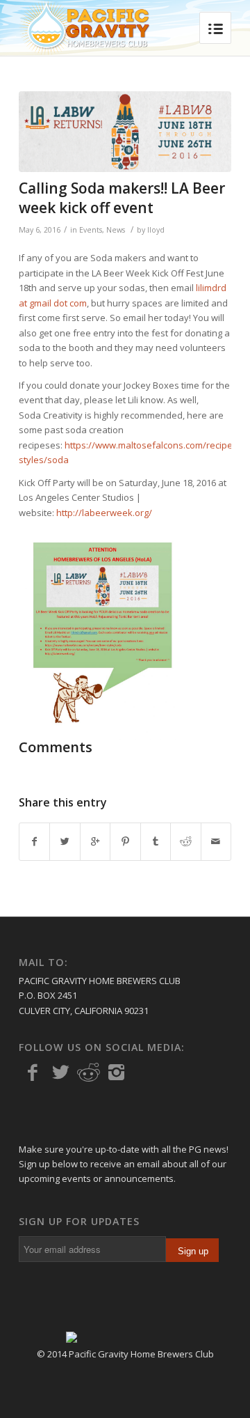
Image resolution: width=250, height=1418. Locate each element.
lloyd (156, 230)
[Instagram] (116, 1072)
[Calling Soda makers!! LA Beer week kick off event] (125, 131)
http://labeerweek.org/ (105, 512)
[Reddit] (88, 1072)
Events (90, 230)
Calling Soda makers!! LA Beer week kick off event (122, 197)
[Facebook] (33, 1072)
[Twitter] (60, 1072)
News (115, 230)
